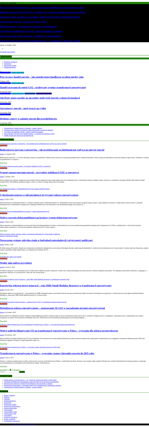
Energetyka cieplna (10, 65)
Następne (17, 370)
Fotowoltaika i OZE (10, 412)
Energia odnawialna (17, 72)
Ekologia (7, 399)
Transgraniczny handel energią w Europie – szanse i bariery (23, 128)
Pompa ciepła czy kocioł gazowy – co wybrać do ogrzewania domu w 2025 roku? (30, 380)
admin (2, 154)
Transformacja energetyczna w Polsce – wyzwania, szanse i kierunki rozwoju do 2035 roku (47, 353)
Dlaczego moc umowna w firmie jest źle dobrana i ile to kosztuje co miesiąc (28, 383)
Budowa (2, 236)
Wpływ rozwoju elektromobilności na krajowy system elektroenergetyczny (39, 217)
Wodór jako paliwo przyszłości (16, 263)
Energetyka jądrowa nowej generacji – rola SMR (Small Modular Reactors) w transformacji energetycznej (55, 285)
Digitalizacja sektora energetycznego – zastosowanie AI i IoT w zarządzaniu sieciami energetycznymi (52, 308)
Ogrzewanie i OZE (10, 414)
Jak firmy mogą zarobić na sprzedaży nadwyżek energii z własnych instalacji (40, 17)
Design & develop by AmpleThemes (23, 424)
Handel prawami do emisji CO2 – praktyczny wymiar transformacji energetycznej (43, 12)
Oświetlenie (8, 415)
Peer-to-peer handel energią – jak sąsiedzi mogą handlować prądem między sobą (42, 7)
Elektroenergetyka (10, 67)
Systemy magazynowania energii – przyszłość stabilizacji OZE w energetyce (39, 172)
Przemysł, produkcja (10, 62)
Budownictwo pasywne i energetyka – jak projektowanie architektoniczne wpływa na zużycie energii (52, 149)
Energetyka (7, 64)
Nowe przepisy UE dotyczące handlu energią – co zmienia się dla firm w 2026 (40, 40)
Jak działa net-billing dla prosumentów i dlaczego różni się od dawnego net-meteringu (31, 382)
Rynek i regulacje (30, 93)
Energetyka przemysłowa (12, 406)
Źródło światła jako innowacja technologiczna (18, 135)
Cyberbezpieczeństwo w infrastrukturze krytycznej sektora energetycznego (39, 195)
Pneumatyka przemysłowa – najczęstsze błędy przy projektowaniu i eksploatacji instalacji (32, 385)
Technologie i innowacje (44, 93)
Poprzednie (3, 370)
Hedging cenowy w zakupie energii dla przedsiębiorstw (28, 26)
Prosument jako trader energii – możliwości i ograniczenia (30, 36)
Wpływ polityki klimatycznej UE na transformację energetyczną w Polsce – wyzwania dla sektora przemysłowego (59, 330)
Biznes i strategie (5, 72)
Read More (3, 163)
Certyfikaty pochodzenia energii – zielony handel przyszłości (31, 31)
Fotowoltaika (8, 410)
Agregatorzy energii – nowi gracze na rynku (23, 21)
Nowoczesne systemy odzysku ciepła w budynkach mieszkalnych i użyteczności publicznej (46, 240)
